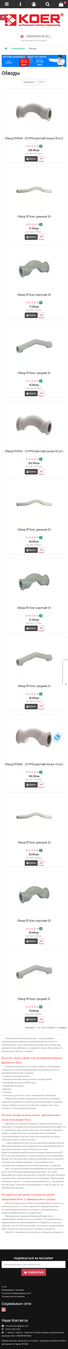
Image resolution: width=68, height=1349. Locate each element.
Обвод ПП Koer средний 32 (34, 999)
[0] (61, 4)
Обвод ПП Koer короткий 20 (34, 294)
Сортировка (28, 82)
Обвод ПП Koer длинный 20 (34, 216)
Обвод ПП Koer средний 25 (34, 686)
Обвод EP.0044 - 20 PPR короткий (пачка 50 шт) (34, 138)
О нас (4, 1286)
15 (42, 82)
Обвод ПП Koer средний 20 (34, 373)
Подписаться (35, 1272)
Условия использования (13, 1296)
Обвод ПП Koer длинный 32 (34, 842)
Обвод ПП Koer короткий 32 (34, 920)
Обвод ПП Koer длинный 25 (34, 529)
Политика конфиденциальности (16, 1293)
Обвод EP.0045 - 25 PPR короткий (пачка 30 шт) (34, 451)
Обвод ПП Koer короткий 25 (34, 608)
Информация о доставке (13, 1290)
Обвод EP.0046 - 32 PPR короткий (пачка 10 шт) (34, 764)
